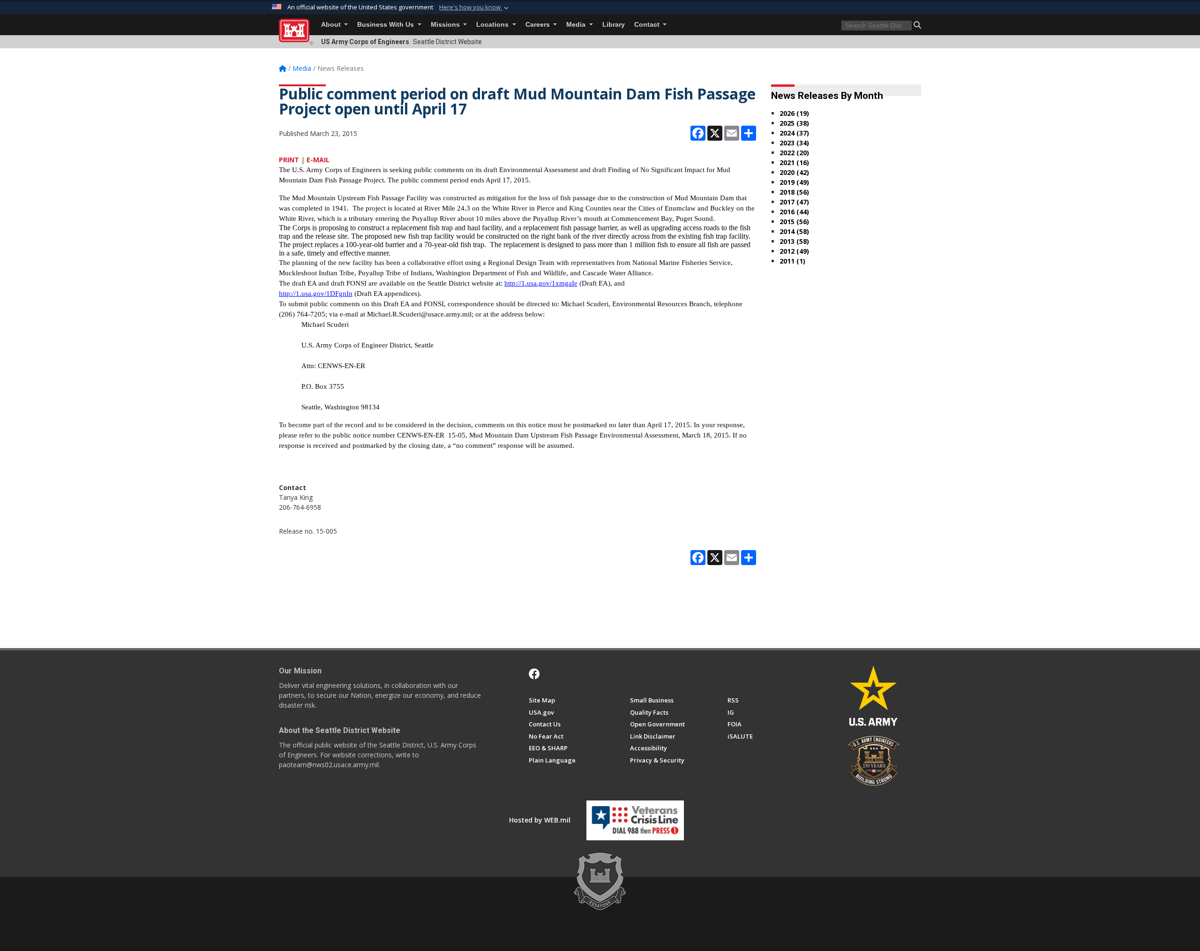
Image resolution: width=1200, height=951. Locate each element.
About (332, 24)
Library (613, 24)
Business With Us (386, 24)
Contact (647, 24)
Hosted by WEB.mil (539, 819)
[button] (474, 7)
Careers (538, 24)
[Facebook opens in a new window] (534, 673)
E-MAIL (318, 159)
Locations (493, 24)
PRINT (289, 159)
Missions (446, 24)
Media (576, 24)
